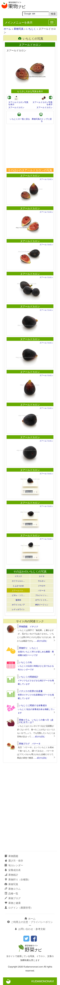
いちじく (31, 28)
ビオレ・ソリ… (18, 595)
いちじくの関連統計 (28, 676)
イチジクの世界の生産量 (31, 690)
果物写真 (19, 28)
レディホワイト (18, 609)
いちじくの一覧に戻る (20, 118)
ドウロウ (41, 585)
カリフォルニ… (18, 580)
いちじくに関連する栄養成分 (33, 705)
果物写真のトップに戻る (42, 119)
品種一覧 (13, 893)
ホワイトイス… (41, 599)
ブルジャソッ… (41, 595)
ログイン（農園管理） (20, 907)
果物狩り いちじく (28, 647)
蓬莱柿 (18, 599)
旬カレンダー (15, 865)
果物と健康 (14, 903)
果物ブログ (14, 898)
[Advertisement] (30, 146)
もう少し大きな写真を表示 (30, 91)
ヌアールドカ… (18, 590)
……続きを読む (40, 640)
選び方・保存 (15, 860)
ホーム (7, 28)
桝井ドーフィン (41, 604)
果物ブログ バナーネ (29, 743)
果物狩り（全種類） (19, 879)
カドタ (41, 576)
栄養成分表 (14, 870)
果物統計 (13, 874)
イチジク (18, 576)
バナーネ (41, 590)
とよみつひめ (18, 585)
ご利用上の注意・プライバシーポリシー (32, 923)
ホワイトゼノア (18, 604)
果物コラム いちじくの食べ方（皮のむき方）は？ (36, 721)
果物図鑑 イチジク (28, 626)
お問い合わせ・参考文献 (31, 929)
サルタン (41, 580)
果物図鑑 (13, 856)
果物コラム (14, 888)
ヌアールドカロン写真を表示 (18, 103)
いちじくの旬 (25, 662)
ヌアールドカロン (16, 107)
